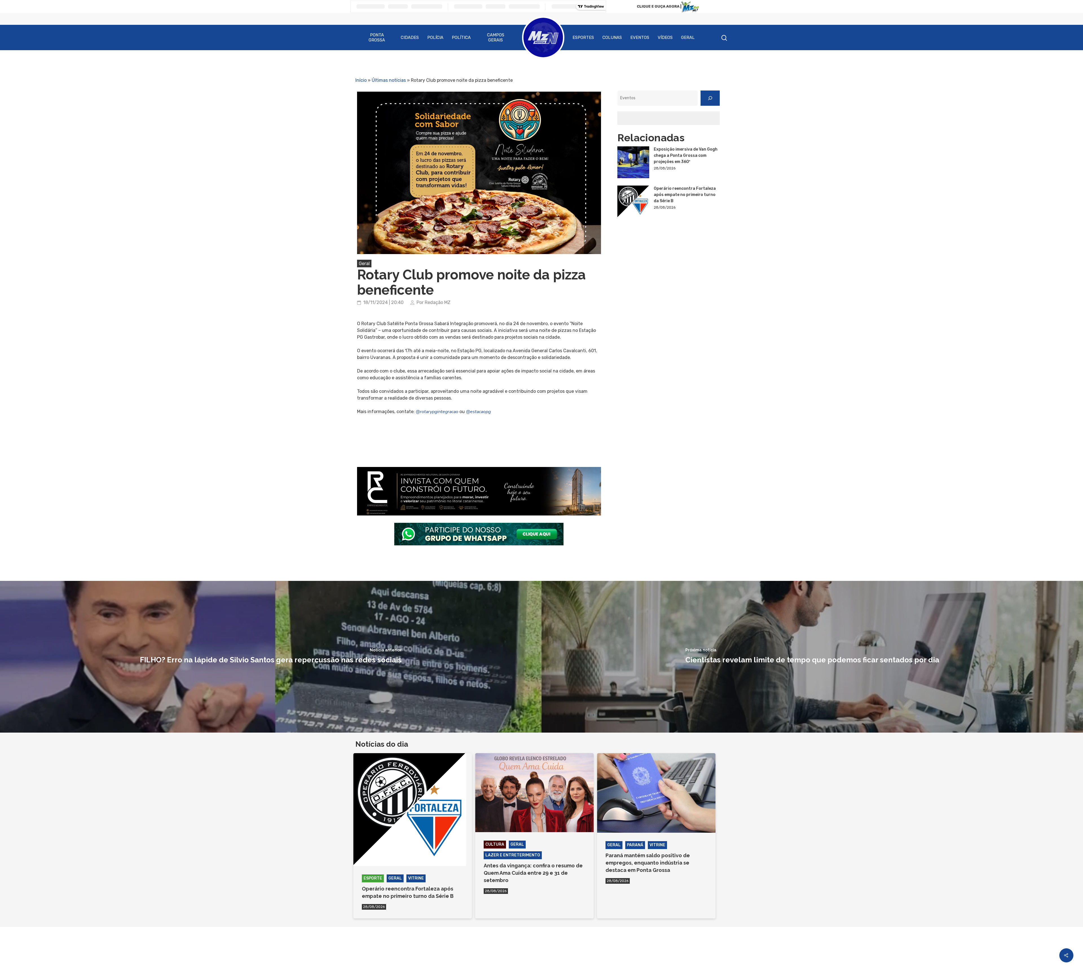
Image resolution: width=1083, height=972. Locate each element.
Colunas (612, 37)
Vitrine (416, 878)
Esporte (373, 878)
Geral (688, 37)
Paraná (635, 845)
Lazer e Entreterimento (512, 855)
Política (461, 37)
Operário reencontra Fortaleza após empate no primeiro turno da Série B (685, 194)
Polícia (435, 37)
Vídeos (665, 37)
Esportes (583, 37)
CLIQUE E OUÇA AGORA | (659, 6)
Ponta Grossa (377, 37)
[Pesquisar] (710, 98)
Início (361, 80)
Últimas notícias (389, 80)
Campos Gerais (495, 37)
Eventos (639, 37)
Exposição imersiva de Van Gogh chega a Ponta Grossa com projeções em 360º (685, 155)
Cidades (410, 37)
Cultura (494, 844)
